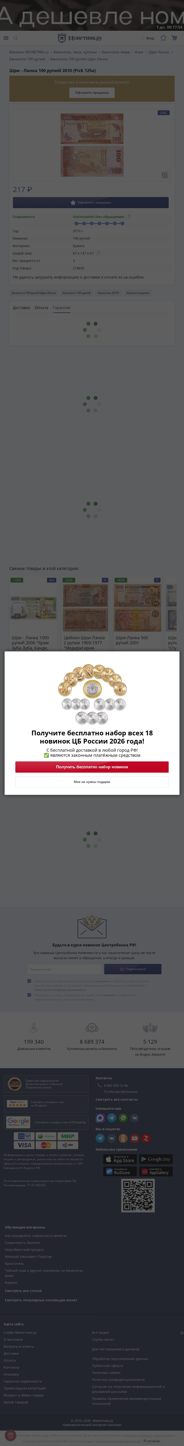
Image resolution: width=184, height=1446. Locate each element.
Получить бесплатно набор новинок (92, 766)
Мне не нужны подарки (92, 782)
